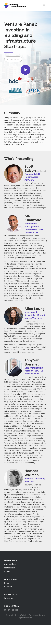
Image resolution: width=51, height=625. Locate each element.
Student (7, 571)
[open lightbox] (25, 70)
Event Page (13, 59)
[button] (44, 5)
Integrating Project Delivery (24, 288)
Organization (9, 564)
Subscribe (8, 598)
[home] (14, 5)
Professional (9, 568)
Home (6, 583)
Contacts (8, 587)
